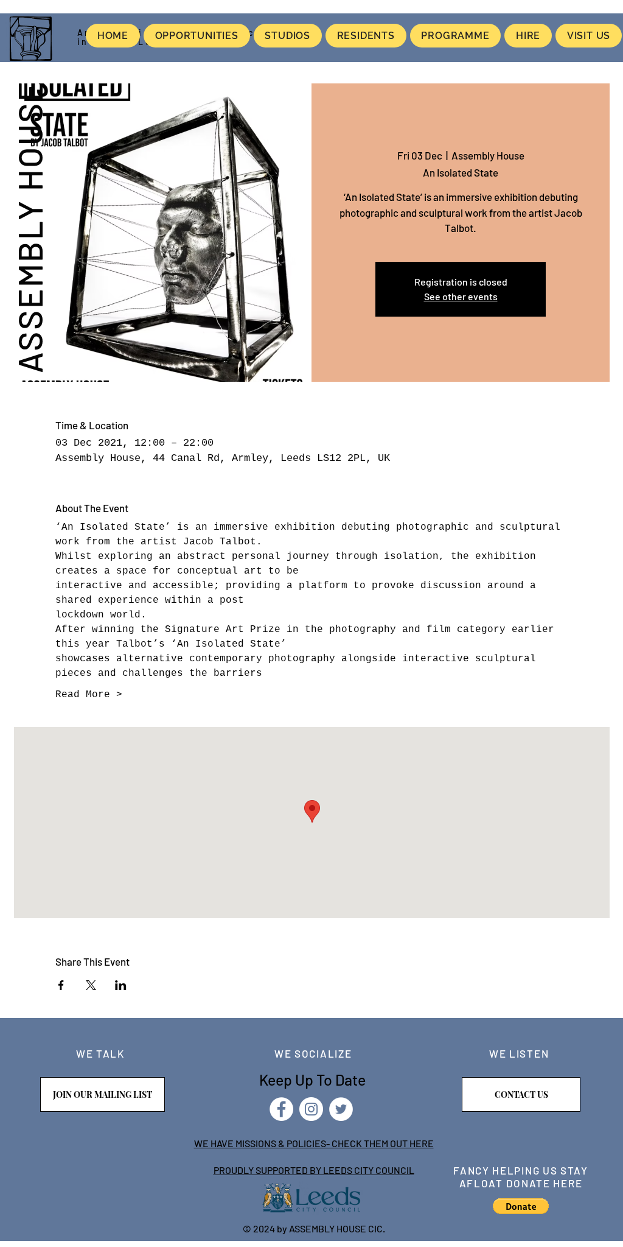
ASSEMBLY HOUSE (29, 226)
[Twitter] (341, 1109)
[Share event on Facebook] (61, 985)
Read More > (88, 694)
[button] (521, 1206)
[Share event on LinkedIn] (121, 985)
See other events (461, 296)
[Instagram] (311, 1109)
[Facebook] (281, 1109)
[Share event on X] (91, 985)
